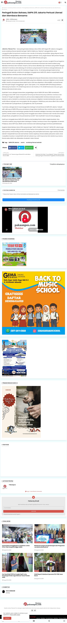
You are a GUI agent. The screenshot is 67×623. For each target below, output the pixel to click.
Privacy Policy (63, 618)
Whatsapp (30, 147)
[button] (65, 2)
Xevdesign (33, 617)
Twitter (22, 147)
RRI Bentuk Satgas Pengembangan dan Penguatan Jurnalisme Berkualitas (49, 546)
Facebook (13, 147)
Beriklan (56, 618)
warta (22, 142)
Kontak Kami (49, 618)
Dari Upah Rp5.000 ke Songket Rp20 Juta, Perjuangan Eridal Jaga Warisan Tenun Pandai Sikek (16, 575)
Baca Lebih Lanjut (15, 615)
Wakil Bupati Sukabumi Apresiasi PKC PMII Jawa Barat (48, 574)
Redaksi (43, 618)
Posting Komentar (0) (33, 200)
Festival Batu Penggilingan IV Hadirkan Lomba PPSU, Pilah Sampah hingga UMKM (16, 546)
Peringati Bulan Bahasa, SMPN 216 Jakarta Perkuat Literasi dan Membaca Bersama (11, 180)
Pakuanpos (12, 485)
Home (38, 618)
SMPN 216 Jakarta (14, 142)
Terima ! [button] (7, 618)
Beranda (4, 8)
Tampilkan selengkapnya (57, 164)
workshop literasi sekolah (14, 8)
